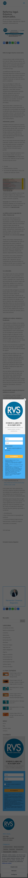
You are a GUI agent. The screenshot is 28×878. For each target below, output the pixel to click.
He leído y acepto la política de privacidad (13, 450)
